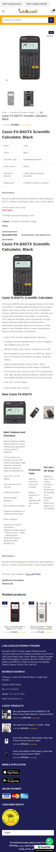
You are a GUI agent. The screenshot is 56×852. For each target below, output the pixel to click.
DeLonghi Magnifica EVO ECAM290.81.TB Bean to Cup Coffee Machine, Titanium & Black (33, 712)
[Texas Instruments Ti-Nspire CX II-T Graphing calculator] (41, 612)
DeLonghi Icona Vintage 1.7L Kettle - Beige (31, 725)
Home (4, 112)
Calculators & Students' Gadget (22, 112)
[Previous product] (38, 112)
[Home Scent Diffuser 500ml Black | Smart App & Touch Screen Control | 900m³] (6, 754)
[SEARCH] (51, 20)
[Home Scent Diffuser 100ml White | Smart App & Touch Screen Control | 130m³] (6, 741)
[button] (23, 603)
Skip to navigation (12, 4)
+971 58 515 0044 (17, 694)
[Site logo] (28, 11)
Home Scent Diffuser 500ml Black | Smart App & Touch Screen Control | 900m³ (32, 752)
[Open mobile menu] (3, 11)
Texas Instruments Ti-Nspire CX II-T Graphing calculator (41, 628)
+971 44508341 (12, 689)
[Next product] (44, 112)
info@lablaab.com (15, 699)
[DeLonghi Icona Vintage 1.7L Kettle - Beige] (6, 728)
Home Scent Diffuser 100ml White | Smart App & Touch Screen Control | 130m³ (33, 739)
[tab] (9, 235)
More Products (8, 193)
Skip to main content (37, 4)
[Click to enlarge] (7, 80)
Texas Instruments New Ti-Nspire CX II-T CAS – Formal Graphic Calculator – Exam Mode (15, 630)
